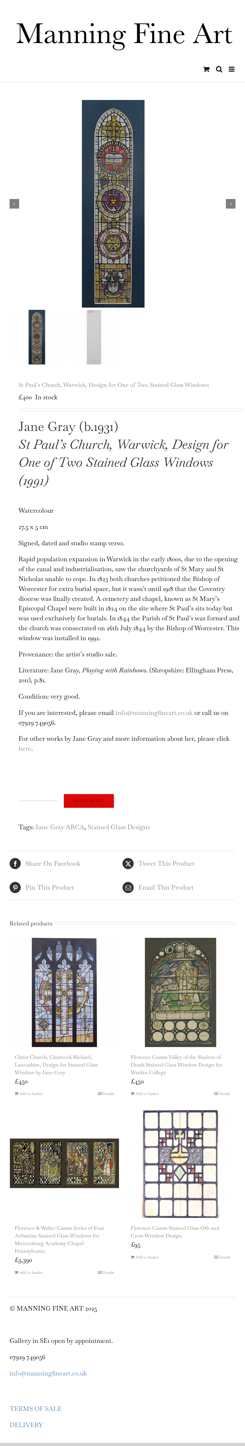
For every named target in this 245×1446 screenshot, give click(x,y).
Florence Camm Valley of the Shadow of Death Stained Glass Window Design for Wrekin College (176, 1065)
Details (108, 1093)
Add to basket (89, 801)
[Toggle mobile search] (219, 69)
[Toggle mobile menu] (232, 69)
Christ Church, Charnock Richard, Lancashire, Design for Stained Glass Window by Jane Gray (56, 1065)
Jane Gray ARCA (59, 827)
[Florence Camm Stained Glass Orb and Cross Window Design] (180, 1163)
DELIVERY (26, 1425)
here (25, 748)
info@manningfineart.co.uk (154, 712)
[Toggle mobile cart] (206, 69)
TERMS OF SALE (36, 1408)
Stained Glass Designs (119, 827)
